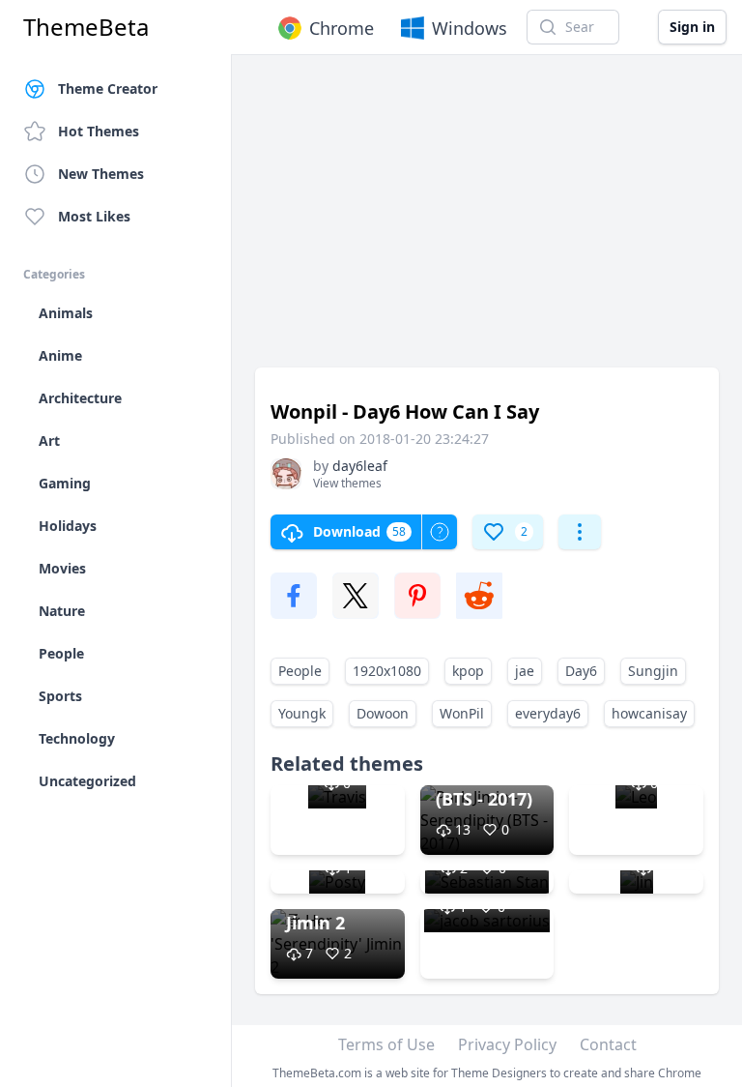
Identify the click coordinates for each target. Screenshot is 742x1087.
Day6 (581, 670)
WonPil (462, 713)
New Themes (101, 173)
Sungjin (653, 670)
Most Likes (94, 216)
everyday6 (548, 713)
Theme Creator (107, 88)
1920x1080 (387, 670)
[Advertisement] (487, 220)
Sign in (692, 26)
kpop (468, 670)
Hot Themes (98, 131)
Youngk (302, 713)
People (300, 670)
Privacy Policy (507, 1044)
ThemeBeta (86, 27)
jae (524, 670)
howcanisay (649, 713)
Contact (608, 1044)
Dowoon (383, 713)
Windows (469, 28)
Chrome (341, 28)
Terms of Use (386, 1044)
